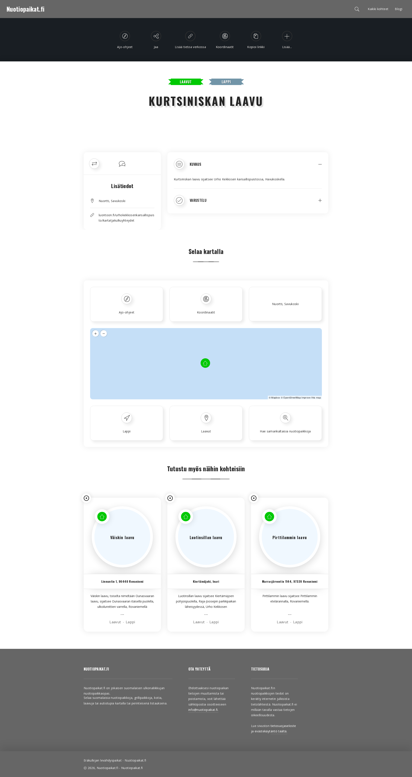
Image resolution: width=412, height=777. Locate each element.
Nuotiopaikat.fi (25, 9)
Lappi (226, 81)
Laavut (186, 81)
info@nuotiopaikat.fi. (203, 710)
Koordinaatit (206, 312)
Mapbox (275, 397)
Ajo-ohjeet (127, 312)
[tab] (248, 167)
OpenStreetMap (292, 397)
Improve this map (311, 397)
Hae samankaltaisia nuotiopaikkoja (285, 431)
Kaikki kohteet (378, 9)
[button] (248, 167)
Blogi (398, 9)
